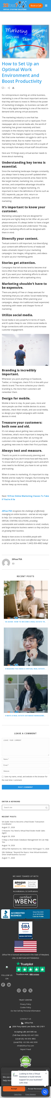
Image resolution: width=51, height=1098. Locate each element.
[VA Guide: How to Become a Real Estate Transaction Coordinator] (26, 600)
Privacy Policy (25, 1004)
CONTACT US (25, 1019)
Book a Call (36, 5)
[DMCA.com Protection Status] (26, 1062)
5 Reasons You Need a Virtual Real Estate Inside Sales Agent (26, 669)
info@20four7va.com (25, 1045)
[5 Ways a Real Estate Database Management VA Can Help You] (26, 694)
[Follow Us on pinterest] (25, 990)
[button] (46, 1070)
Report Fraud (25, 1049)
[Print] (14, 88)
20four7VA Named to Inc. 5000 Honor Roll (19, 849)
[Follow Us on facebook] (3, 985)
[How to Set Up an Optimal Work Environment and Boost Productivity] (25, 41)
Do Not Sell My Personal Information (25, 1011)
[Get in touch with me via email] (13, 563)
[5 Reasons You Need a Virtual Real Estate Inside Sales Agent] (26, 647)
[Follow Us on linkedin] (9, 985)
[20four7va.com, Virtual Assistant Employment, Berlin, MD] (25, 915)
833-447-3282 (32, 1035)
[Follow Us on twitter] (30, 990)
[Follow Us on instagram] (19, 990)
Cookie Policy (25, 1007)
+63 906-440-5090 (30, 1042)
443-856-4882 (30, 1039)
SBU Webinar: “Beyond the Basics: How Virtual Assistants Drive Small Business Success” (25, 853)
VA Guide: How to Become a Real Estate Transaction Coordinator (26, 622)
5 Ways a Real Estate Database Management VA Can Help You (26, 716)
